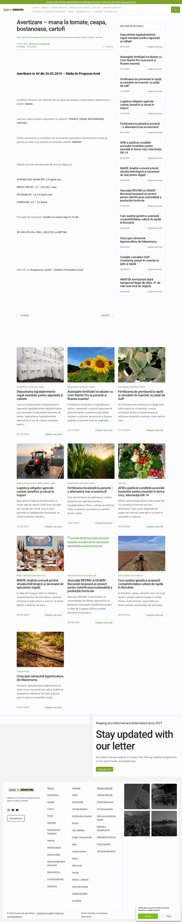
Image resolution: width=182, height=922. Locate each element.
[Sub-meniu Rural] (74, 11)
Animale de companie (82, 816)
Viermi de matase (80, 886)
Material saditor (54, 847)
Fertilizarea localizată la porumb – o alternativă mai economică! (90, 489)
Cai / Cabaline (78, 830)
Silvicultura (52, 886)
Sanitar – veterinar (80, 879)
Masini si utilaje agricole (27, 483)
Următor (105, 314)
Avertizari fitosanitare (39, 44)
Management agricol (106, 837)
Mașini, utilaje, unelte (46, 483)
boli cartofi (45, 37)
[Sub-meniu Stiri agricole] (117, 11)
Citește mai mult (154, 46)
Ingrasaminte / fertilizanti (27, 387)
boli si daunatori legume (70, 37)
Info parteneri (16, 818)
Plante (41, 387)
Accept (148, 916)
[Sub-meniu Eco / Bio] (101, 7)
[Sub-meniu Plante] (39, 7)
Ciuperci (50, 808)
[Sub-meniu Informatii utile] (91, 11)
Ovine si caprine (79, 851)
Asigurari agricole (104, 794)
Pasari (75, 858)
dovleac (99, 37)
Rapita (120, 575)
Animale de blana (79, 809)
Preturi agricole (103, 844)
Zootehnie (76, 900)
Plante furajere (53, 854)
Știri (124, 483)
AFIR (120, 483)
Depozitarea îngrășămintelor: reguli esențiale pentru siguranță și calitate (40, 395)
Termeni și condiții (45, 913)
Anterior (25, 314)
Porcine (75, 872)
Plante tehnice (136, 575)
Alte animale (77, 802)
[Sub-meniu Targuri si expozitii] (121, 7)
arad (18, 37)
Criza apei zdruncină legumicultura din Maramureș (40, 678)
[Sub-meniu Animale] (49, 7)
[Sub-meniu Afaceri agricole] (67, 7)
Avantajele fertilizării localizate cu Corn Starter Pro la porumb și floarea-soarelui (90, 395)
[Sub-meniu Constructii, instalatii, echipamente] (66, 11)
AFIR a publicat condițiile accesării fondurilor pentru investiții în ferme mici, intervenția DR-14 (141, 491)
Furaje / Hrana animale (82, 837)
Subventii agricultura (106, 851)
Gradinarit (51, 822)
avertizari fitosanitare (30, 37)
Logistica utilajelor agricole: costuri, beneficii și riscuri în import (35, 491)
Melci (74, 844)
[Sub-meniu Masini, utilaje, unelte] (90, 7)
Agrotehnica (52, 794)
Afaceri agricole (104, 788)
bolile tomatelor (88, 37)
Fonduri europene (105, 809)
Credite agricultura (105, 802)
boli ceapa (55, 37)
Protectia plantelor (55, 879)
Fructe (50, 815)
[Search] (175, 10)
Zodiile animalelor (80, 893)
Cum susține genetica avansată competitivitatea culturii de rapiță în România (140, 584)
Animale (76, 788)
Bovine (75, 823)
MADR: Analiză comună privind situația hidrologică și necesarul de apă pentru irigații (40, 584)
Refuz (169, 916)
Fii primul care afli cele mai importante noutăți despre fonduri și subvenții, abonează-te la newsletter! (91, 2)
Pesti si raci (77, 865)
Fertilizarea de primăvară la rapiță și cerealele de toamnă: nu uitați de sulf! (141, 395)
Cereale (50, 802)
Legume (20, 671)
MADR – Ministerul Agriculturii (29, 575)
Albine (75, 794)
